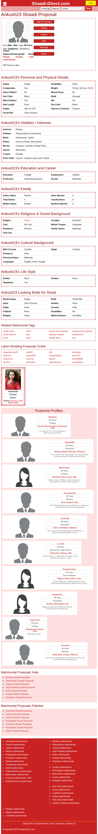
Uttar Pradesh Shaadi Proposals (20, 687)
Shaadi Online (41, 823)
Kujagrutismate (69, 569)
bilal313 (6, 362)
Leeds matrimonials (61, 777)
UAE (52, 428)
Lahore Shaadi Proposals (17, 717)
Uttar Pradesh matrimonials (64, 751)
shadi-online (8, 331)
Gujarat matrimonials (61, 748)
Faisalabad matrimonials (17, 764)
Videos (44, 34)
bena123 (76, 355)
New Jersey (67, 477)
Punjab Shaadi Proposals (17, 694)
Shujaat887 (70, 442)
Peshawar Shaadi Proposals (19, 724)
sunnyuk (30, 359)
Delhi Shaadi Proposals (16, 691)
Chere (55, 528)
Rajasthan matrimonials (63, 761)
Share (44, 54)
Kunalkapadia (70, 493)
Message (44, 47)
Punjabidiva (57, 595)
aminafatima (77, 362)
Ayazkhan (52, 417)
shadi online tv (9, 334)
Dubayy (63, 553)
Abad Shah (57, 655)
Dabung (57, 451)
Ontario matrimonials (15, 809)
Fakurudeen (35, 620)
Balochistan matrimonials (17, 774)
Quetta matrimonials (15, 761)
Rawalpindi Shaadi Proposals (19, 721)
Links (52, 823)
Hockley (49, 604)
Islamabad (63, 528)
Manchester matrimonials (63, 774)
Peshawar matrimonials (16, 758)
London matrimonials (61, 767)
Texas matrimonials (61, 790)
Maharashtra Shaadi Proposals (20, 681)
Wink (44, 41)
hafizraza (7, 355)
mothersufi (8, 359)
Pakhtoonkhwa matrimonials (18, 771)
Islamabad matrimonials (16, 741)
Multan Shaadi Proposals (17, 731)
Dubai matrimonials (61, 796)
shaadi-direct (78, 334)
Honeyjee (65, 645)
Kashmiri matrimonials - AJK (18, 778)
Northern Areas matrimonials (19, 781)
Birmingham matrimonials (64, 770)
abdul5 (52, 359)
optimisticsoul (55, 362)
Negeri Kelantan (69, 451)
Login (90, 3)
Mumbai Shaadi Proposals (18, 677)
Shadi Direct (28, 823)
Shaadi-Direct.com (51, 3)
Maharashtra (70, 578)
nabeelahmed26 (10, 352)
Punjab (19, 57)
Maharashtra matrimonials (64, 744)
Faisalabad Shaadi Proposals (19, 727)
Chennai (13, 401)
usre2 (28, 331)
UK (67, 604)
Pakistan (73, 528)
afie (50, 352)
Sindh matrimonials (14, 768)
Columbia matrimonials (16, 816)
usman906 (31, 355)
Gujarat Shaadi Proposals (17, 684)
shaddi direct (55, 338)
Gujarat (70, 502)
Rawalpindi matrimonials (17, 754)
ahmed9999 (77, 359)
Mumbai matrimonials (62, 741)
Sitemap (60, 823)
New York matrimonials (62, 786)
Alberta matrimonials (15, 812)
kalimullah (30, 362)
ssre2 (5, 338)
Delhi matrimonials (60, 754)
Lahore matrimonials (15, 748)
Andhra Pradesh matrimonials (65, 803)
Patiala (6, 57)
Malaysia (81, 451)
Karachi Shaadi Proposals (17, 714)
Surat (63, 502)
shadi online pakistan (58, 331)
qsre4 (28, 338)
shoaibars (76, 352)
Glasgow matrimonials (62, 780)
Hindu (27, 220)
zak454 (29, 352)
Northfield (56, 477)
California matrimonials (62, 793)
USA (74, 477)
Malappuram (31, 629)
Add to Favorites (44, 22)
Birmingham (59, 604)
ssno (74, 338)
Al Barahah (54, 553)
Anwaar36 (65, 518)
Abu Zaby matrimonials (62, 800)
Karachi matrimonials (15, 744)
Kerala (40, 629)
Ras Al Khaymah (45, 426)
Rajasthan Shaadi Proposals (19, 697)
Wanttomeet (64, 468)
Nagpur (61, 578)
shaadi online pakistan (82, 331)
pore (28, 334)
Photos (44, 28)
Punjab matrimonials (61, 758)
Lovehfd (60, 544)
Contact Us (70, 823)
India (16, 402)
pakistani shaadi (56, 334)
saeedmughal (55, 355)
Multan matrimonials (15, 751)
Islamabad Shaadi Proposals (19, 711)
